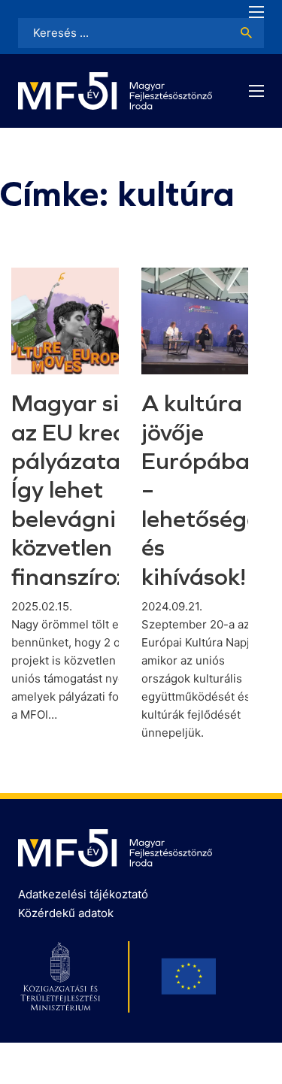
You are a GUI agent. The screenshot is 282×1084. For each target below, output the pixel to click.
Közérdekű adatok (66, 913)
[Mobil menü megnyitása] (256, 12)
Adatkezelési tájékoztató (83, 894)
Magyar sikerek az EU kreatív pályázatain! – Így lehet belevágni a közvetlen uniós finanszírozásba (96, 490)
